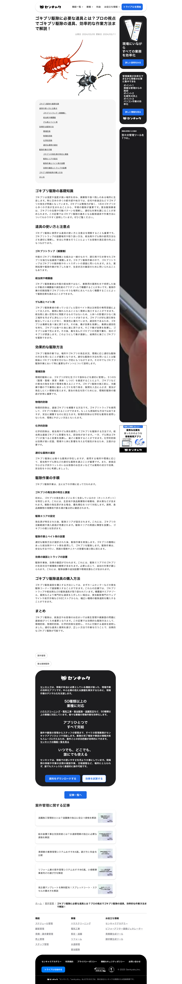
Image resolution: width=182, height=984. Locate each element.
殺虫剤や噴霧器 (49, 117)
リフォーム (76, 939)
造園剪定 (89, 711)
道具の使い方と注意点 (48, 108)
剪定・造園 (76, 934)
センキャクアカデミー (116, 923)
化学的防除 (47, 140)
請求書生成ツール (114, 939)
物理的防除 (47, 136)
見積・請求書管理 (44, 934)
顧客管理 (39, 929)
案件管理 (41, 655)
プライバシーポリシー (87, 961)
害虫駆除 (78, 711)
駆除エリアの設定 (50, 158)
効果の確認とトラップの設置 (54, 168)
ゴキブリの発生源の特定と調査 (55, 154)
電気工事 (67, 711)
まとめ (42, 177)
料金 (98, 7)
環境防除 (46, 131)
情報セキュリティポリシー (113, 961)
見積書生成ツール (114, 934)
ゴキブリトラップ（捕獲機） (54, 113)
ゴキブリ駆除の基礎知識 (49, 103)
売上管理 (39, 939)
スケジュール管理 (44, 923)
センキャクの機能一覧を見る (54, 742)
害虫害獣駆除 (43, 663)
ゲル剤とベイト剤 (50, 122)
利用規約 (69, 961)
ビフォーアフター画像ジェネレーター (124, 929)
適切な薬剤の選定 (50, 145)
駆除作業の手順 (45, 149)
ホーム (38, 903)
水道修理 (75, 944)
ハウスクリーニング (50, 711)
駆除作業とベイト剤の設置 (54, 163)
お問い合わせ (135, 961)
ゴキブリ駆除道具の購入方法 (51, 172)
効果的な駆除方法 (46, 126)
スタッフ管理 (42, 944)
